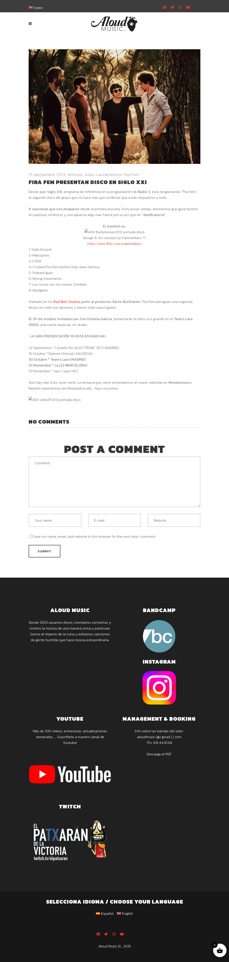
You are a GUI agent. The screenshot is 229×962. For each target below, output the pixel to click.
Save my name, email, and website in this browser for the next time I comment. (94, 536)
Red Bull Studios (67, 301)
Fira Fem (131, 174)
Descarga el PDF (159, 754)
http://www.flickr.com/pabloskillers (114, 243)
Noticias (75, 174)
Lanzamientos (109, 174)
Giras (89, 174)
